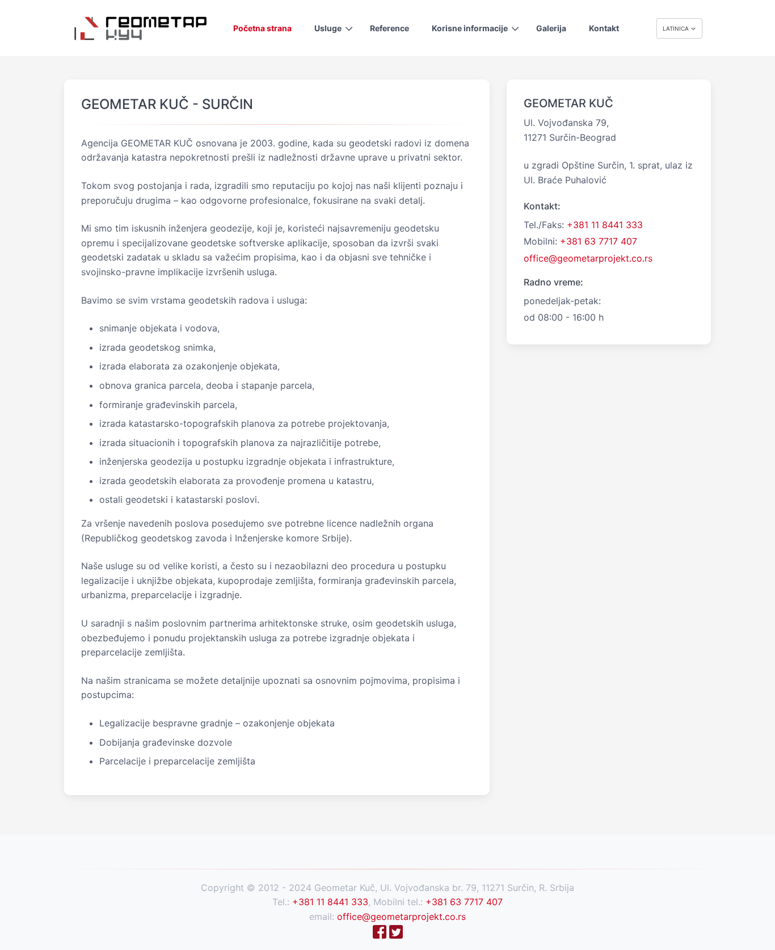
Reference (389, 28)
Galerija (551, 28)
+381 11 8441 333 (605, 224)
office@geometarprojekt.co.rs (588, 258)
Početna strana (262, 28)
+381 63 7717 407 (598, 241)
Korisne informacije (470, 28)
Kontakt (604, 28)
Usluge (328, 28)
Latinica (676, 28)
